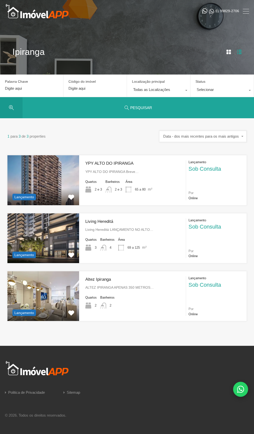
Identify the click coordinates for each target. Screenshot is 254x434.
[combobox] (158, 91)
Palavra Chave (16, 81)
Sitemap (73, 392)
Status (200, 81)
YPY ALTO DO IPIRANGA (109, 163)
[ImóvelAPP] (42, 16)
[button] (240, 389)
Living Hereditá (99, 221)
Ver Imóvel (43, 195)
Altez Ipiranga (98, 279)
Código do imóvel (82, 81)
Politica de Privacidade (26, 392)
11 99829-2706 (227, 11)
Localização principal (148, 81)
